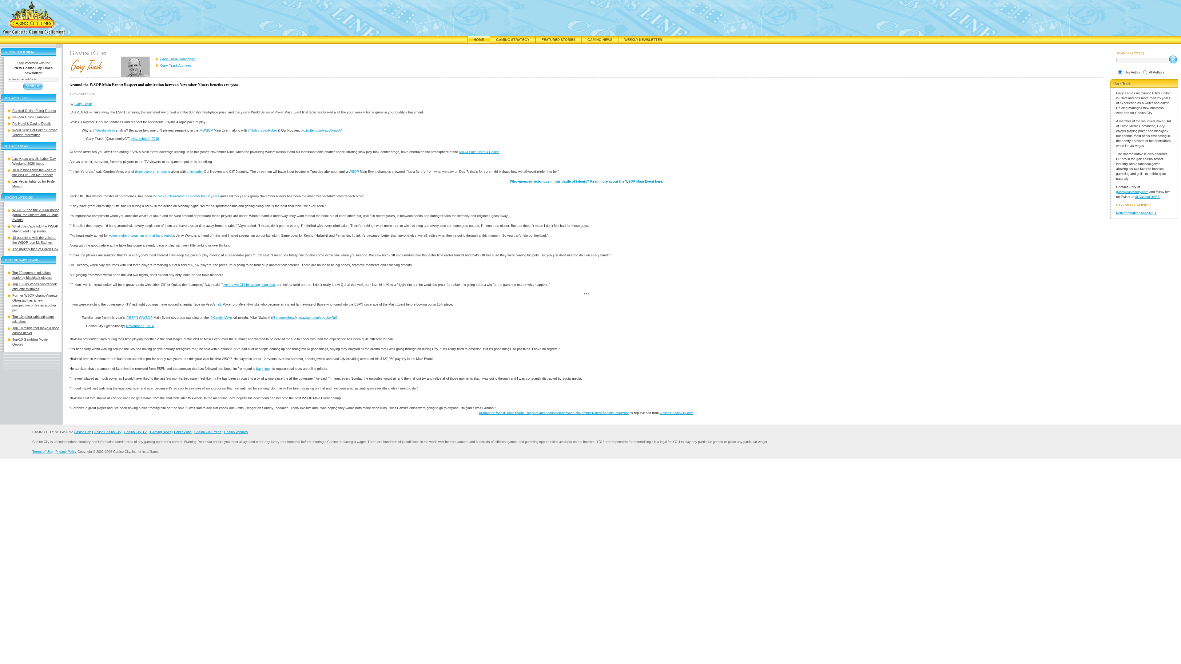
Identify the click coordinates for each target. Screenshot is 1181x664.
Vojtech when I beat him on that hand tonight (141, 235)
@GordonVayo (104, 130)
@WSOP (206, 130)
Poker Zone (183, 432)
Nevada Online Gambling (31, 117)
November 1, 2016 (145, 138)
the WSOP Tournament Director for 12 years (186, 196)
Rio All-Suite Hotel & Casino (479, 152)
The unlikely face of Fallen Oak (35, 249)
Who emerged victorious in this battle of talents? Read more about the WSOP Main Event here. (586, 181)
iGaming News (160, 432)
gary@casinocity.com (1132, 192)
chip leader (195, 171)
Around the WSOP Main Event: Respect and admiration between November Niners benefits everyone (554, 413)
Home (479, 40)
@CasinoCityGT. (1147, 197)
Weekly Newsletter (643, 40)
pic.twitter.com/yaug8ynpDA (321, 130)
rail (219, 304)
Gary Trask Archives (176, 65)
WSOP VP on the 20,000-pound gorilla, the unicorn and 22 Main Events (35, 215)
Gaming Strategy (512, 40)
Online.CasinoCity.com (677, 413)
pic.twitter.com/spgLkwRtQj (318, 317)
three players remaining (152, 171)
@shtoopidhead (284, 317)
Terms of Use (42, 451)
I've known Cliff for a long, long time (249, 285)
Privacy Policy (66, 451)
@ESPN (132, 317)
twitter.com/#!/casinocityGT (1136, 213)
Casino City (82, 432)
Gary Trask (83, 104)
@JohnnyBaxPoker (262, 130)
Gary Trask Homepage (177, 59)
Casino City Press (207, 432)
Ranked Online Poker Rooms (34, 111)
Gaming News (599, 40)
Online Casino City (107, 432)
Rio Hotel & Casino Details (31, 123)
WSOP (354, 171)
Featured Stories (558, 40)
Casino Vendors (236, 432)
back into (263, 368)
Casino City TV (135, 432)
